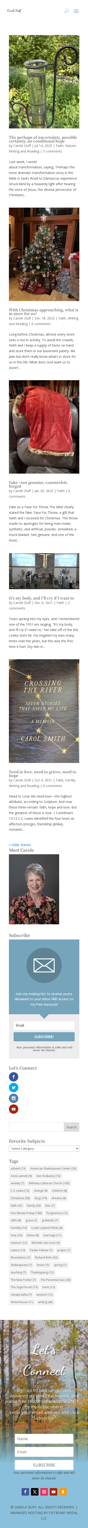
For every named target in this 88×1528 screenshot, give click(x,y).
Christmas (20, 1198)
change (40, 1191)
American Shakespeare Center (53, 1168)
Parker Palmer (41, 1250)
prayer (63, 1250)
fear (50, 1206)
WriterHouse (22, 1302)
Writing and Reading (24, 151)
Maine (33, 1235)
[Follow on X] (34, 1492)
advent (18, 1168)
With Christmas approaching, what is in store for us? (43, 311)
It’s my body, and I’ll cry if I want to (41, 598)
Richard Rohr (46, 1257)
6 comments (41, 324)
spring (60, 1265)
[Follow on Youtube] (53, 1492)
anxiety (17, 1183)
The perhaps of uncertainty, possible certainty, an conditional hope (43, 139)
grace (31, 1220)
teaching (18, 1272)
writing (45, 1302)
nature (18, 1250)
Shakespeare (21, 1265)
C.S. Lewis (20, 1191)
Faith (59, 145)
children (59, 1191)
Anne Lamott (21, 1176)
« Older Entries (20, 845)
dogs (40, 1198)
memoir (19, 1243)
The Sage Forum (24, 1287)
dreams (59, 1198)
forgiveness (57, 1213)
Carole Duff (22, 145)
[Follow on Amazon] (63, 1492)
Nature (70, 145)
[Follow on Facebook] (25, 1492)
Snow (43, 1265)
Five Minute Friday (26, 1213)
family (34, 1206)
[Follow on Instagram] (44, 1492)
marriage (52, 1235)
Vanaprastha (21, 1295)
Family (70, 780)
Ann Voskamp (48, 1176)
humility (19, 1228)
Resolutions (20, 1257)
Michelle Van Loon (46, 1243)
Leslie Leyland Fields (46, 1228)
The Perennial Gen (55, 1280)
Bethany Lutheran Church (49, 1183)
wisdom (44, 1295)
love (16, 1235)
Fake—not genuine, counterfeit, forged (38, 484)
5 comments (52, 151)
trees (48, 1287)
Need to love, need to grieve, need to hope (42, 773)
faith (16, 1206)
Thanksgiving (42, 1272)
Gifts (16, 1220)
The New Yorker (23, 1280)
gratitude (50, 1220)
